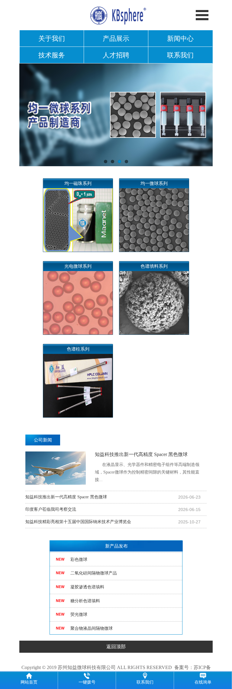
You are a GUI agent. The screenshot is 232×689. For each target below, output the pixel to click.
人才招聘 (116, 55)
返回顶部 (116, 646)
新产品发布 (116, 546)
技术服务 (51, 55)
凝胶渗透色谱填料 (87, 581)
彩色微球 (78, 554)
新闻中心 (180, 38)
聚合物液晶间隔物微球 (91, 623)
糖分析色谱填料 (85, 595)
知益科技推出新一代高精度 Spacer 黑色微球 (147, 467)
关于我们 (51, 38)
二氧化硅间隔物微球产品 (93, 568)
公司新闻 (43, 440)
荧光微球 (78, 609)
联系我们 (180, 55)
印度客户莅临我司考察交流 (50, 509)
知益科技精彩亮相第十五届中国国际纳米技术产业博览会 (78, 521)
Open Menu (202, 15)
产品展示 (116, 38)
